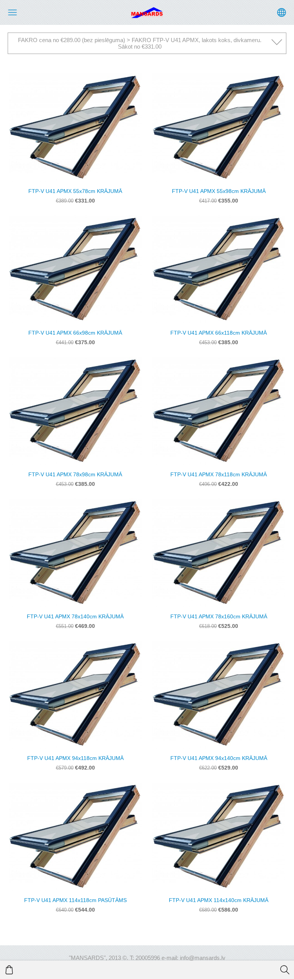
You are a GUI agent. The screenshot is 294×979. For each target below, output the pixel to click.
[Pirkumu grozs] (9, 970)
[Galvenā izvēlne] (12, 12)
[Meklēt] (285, 970)
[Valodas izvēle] (281, 12)
